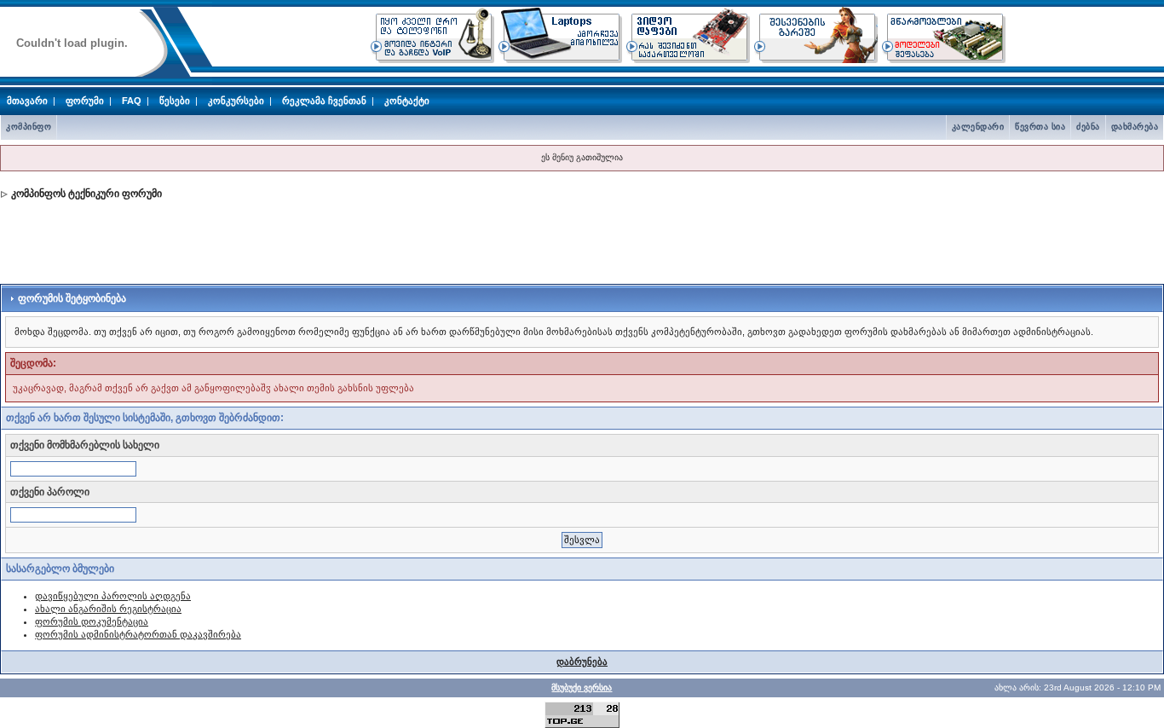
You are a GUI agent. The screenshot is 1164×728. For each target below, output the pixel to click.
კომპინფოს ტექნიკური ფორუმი (86, 193)
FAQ (131, 100)
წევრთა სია (1040, 126)
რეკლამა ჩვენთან (324, 100)
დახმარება (1135, 126)
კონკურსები (236, 100)
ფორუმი (85, 100)
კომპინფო (28, 126)
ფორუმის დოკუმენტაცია (91, 621)
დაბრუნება (582, 661)
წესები (174, 100)
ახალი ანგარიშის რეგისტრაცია (108, 609)
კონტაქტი (406, 100)
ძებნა (1088, 126)
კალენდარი (978, 126)
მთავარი (27, 100)
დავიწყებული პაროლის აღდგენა (113, 596)
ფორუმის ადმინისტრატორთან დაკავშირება (138, 634)
